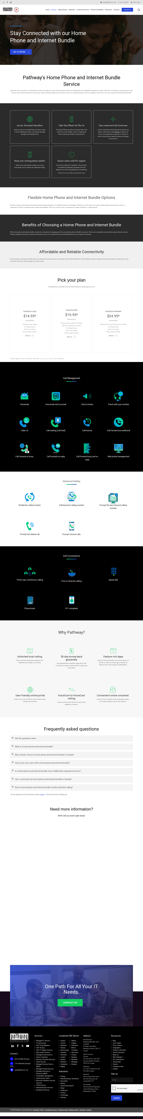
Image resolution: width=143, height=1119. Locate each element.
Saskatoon (64, 1064)
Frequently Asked (43, 358)
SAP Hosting (40, 1048)
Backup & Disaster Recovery (45, 1059)
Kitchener (64, 1055)
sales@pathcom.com (21, 1070)
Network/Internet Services (44, 1087)
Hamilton (63, 1052)
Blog (114, 1041)
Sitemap (82, 1110)
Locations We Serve (69, 1035)
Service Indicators (118, 1052)
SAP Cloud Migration (43, 1045)
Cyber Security (41, 1062)
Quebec (63, 1059)
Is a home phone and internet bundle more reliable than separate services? (48, 771)
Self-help (36, 1110)
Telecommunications (67, 1086)
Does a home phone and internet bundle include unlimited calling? (44, 787)
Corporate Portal (118, 1066)
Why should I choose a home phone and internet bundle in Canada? (44, 755)
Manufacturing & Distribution (70, 1078)
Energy (63, 1076)
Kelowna (74, 1057)
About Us (116, 1055)
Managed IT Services (43, 1041)
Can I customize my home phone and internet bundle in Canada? (43, 779)
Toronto (63, 1043)
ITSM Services (41, 1085)
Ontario (63, 1041)
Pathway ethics (74, 1110)
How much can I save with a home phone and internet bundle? (42, 763)
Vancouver (74, 1052)
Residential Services (42, 1090)
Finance (63, 1093)
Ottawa (63, 1048)
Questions (51, 358)
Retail (62, 1088)
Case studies (117, 1043)
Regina (63, 1066)
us (43, 794)
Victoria (73, 1055)
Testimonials (117, 1062)
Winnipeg (74, 1062)
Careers (115, 1064)
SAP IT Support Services (44, 1050)
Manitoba (74, 1059)
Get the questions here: (25, 738)
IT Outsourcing (41, 1043)
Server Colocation (42, 1057)
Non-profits (64, 1081)
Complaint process (51, 1110)
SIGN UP (27, 336)
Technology (64, 1095)
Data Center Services (43, 1052)
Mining (63, 1083)
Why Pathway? (71, 632)
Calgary (73, 1043)
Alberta (73, 1041)
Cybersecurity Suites (43, 1078)
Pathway (117, 132)
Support (88, 1110)
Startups (63, 1097)
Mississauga (65, 1050)
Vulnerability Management (44, 1076)
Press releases (117, 1045)
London (63, 1057)
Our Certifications (118, 1059)
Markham (64, 1045)
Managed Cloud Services (44, 1055)
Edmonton (74, 1045)
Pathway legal (62, 1110)
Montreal (63, 1062)
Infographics (117, 1048)
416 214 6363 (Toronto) (21, 1059)
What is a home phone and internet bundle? (34, 746)
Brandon (74, 1064)
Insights (115, 1069)
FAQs (42, 1110)
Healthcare (64, 1090)
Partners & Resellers (119, 1050)
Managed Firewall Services (45, 1069)
